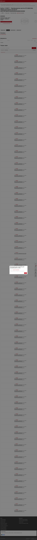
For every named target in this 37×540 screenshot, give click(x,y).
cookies (14, 269)
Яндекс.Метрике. (17, 269)
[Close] (26, 267)
